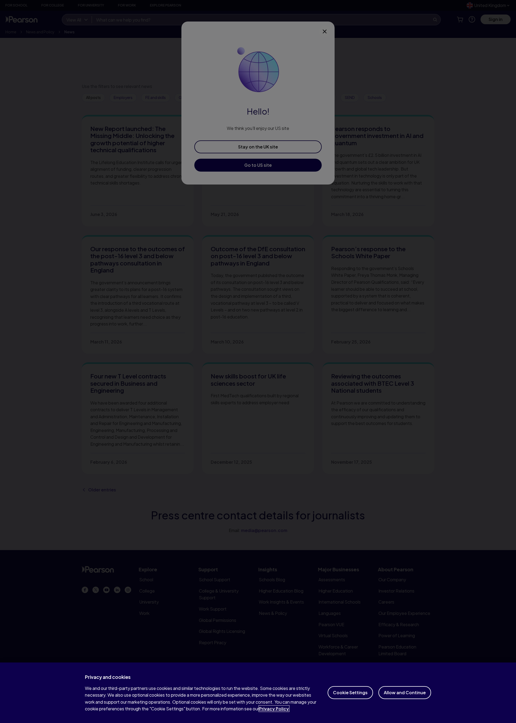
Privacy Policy (274, 708)
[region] (258, 692)
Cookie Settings (350, 692)
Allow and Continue (405, 692)
